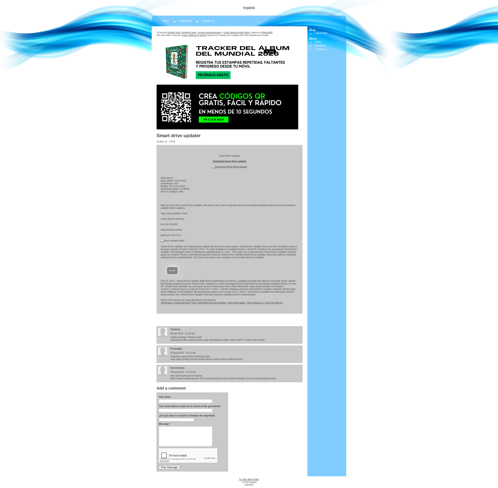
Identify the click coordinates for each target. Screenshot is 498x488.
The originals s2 (255, 302)
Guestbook (185, 20)
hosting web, (174, 32)
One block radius (236, 302)
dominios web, (189, 32)
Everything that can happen (211, 302)
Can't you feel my (274, 302)
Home (165, 20)
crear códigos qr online (194, 35)
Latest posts (321, 33)
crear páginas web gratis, (237, 32)
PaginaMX (267, 32)
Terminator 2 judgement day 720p (178, 302)
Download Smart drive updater (229, 161)
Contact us (208, 20)
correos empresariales (209, 32)
